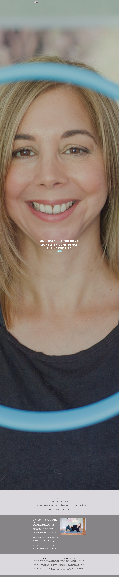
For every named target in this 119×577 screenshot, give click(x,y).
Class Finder (66, 1)
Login (80, 1)
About (61, 1)
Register (83, 1)
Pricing (71, 1)
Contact (75, 1)
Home (58, 1)
